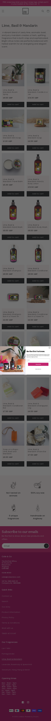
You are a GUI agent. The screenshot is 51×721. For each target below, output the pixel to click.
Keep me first (38, 364)
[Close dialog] (49, 348)
